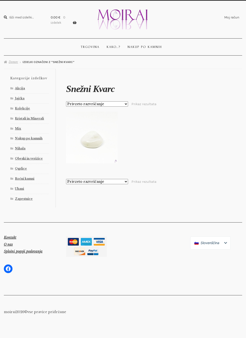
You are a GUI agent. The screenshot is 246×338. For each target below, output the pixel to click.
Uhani (19, 188)
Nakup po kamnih (145, 47)
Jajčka (20, 98)
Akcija (20, 88)
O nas (8, 244)
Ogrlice (21, 168)
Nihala (20, 148)
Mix (18, 128)
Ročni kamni (24, 178)
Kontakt (10, 237)
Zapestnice (24, 199)
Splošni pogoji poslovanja (23, 251)
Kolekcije (22, 108)
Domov (13, 62)
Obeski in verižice (29, 158)
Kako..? (113, 47)
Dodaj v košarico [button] (92, 137)
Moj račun (231, 17)
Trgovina (90, 47)
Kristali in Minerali (29, 118)
